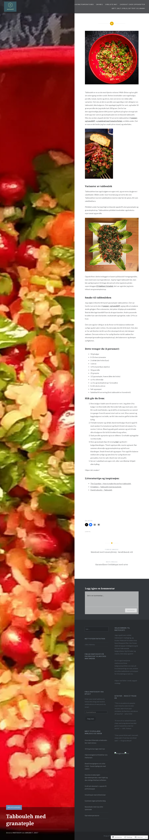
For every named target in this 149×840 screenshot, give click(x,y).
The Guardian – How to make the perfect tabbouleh (110, 483)
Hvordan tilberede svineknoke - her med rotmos (96, 741)
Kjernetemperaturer (84, 4)
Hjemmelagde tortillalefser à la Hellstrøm (96, 756)
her (117, 442)
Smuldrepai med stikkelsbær (95, 795)
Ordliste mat (111, 4)
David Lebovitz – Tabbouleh (101, 490)
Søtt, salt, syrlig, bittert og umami (128, 8)
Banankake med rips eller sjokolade (94, 808)
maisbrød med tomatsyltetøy (110, 121)
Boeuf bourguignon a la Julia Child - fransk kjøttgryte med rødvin (95, 766)
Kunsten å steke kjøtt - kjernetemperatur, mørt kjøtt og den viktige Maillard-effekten (96, 777)
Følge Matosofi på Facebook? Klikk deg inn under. (95, 656)
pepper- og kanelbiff (111, 306)
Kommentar (131, 610)
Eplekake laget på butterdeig (95, 801)
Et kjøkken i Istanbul (104, 286)
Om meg (99, 4)
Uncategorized (14, 807)
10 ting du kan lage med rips (95, 749)
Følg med (90, 719)
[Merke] (96, 629)
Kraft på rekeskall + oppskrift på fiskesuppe (96, 787)
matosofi (17, 833)
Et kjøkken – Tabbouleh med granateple (106, 487)
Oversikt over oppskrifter (132, 4)
